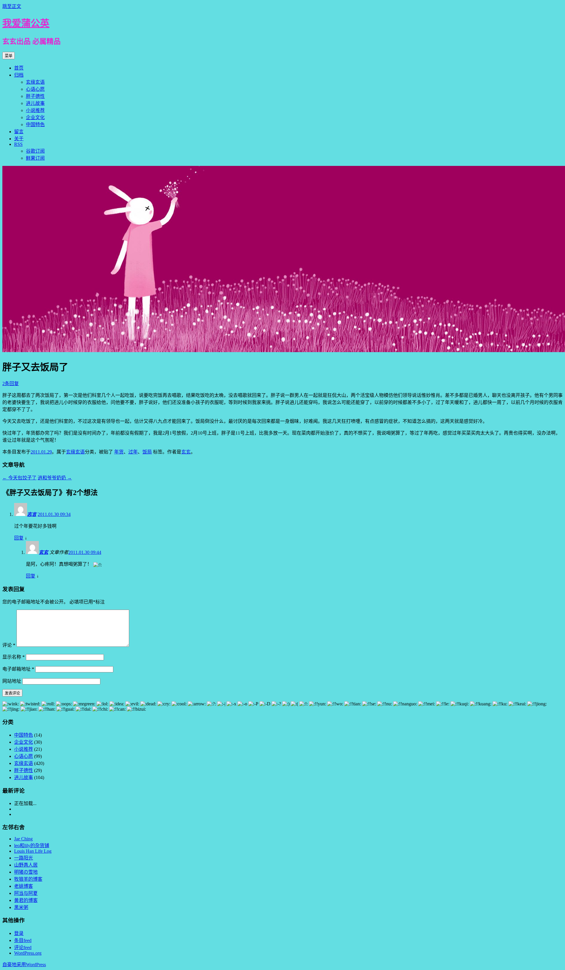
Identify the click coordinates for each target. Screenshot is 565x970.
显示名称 (13, 656)
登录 (19, 933)
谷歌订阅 (35, 151)
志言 (31, 514)
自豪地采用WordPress (24, 964)
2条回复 (10, 383)
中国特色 (35, 124)
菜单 (8, 56)
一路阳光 (23, 857)
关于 (19, 138)
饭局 (147, 451)
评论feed (22, 947)
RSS (18, 144)
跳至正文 (11, 6)
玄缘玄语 (35, 82)
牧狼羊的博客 (28, 879)
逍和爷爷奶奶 (55, 477)
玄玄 (186, 451)
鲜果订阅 (35, 158)
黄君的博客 (26, 900)
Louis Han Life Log (32, 851)
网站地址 (11, 681)
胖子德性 (35, 96)
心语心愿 (35, 89)
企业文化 (35, 117)
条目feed (22, 940)
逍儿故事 (35, 103)
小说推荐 (35, 110)
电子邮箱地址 (18, 669)
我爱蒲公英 (25, 23)
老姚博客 (23, 886)
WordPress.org (27, 953)
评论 (8, 645)
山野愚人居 (26, 864)
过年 (133, 451)
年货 (119, 451)
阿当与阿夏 (26, 893)
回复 (19, 537)
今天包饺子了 (19, 477)
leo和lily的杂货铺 (31, 845)
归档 (19, 74)
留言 (19, 131)
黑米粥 (21, 907)
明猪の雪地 (26, 872)
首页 (19, 67)
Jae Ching (23, 838)
